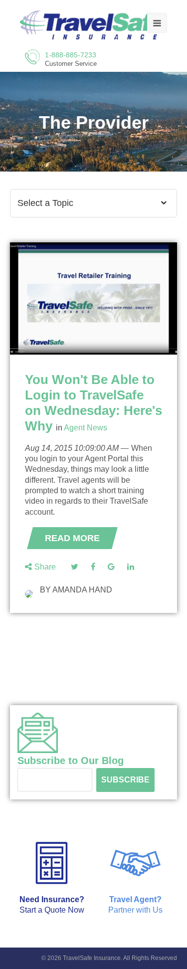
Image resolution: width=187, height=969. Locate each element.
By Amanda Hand (76, 589)
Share (45, 567)
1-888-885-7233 (70, 55)
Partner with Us (135, 910)
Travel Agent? (135, 899)
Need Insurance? (51, 899)
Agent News (85, 427)
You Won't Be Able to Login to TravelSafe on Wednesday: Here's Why (93, 403)
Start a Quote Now (51, 910)
